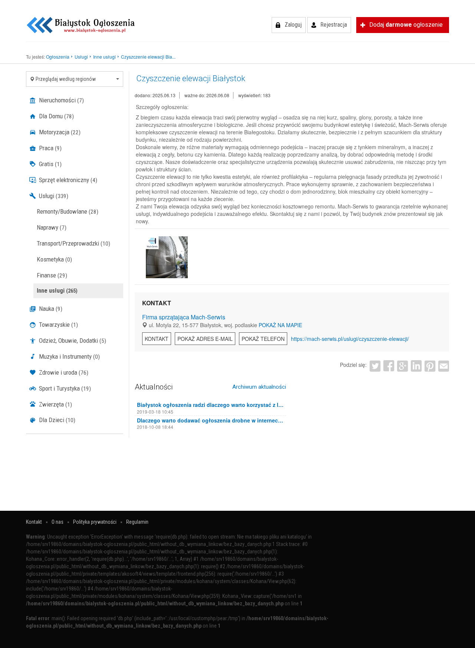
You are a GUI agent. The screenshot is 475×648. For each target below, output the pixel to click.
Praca (49, 148)
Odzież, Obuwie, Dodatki (71, 340)
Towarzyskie (57, 324)
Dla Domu (55, 116)
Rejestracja (333, 24)
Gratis (49, 164)
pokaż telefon (263, 338)
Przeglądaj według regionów (65, 79)
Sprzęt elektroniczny (67, 180)
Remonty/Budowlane (67, 211)
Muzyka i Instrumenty (68, 356)
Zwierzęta (54, 404)
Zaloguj (293, 24)
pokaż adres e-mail (205, 338)
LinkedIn (416, 366)
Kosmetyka (54, 259)
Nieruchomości (60, 100)
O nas (57, 522)
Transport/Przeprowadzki (73, 243)
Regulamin (137, 522)
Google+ (402, 366)
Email (444, 366)
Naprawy (51, 227)
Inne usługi (57, 290)
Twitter (375, 366)
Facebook (389, 366)
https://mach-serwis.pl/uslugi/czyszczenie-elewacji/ (350, 338)
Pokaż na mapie (280, 325)
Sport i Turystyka (64, 388)
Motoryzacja (59, 132)
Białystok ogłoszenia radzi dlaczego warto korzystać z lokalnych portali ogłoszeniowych (210, 404)
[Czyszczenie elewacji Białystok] (167, 257)
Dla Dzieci (56, 420)
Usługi (52, 196)
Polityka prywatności (95, 522)
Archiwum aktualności (259, 387)
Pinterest (430, 366)
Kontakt (156, 338)
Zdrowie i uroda (62, 372)
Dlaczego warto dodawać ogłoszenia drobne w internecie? (210, 420)
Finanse (52, 275)
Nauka (49, 308)
